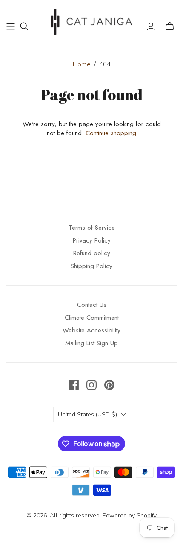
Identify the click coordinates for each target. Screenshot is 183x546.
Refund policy (91, 253)
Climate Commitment (92, 317)
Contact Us (91, 304)
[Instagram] (91, 385)
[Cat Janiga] (91, 20)
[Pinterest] (109, 385)
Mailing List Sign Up (91, 343)
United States (87, 414)
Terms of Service (92, 227)
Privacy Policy (92, 240)
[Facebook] (74, 385)
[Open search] (24, 26)
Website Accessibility (91, 330)
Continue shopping (111, 133)
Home (82, 64)
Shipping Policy (91, 266)
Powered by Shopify (130, 515)
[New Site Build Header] (10, 26)
